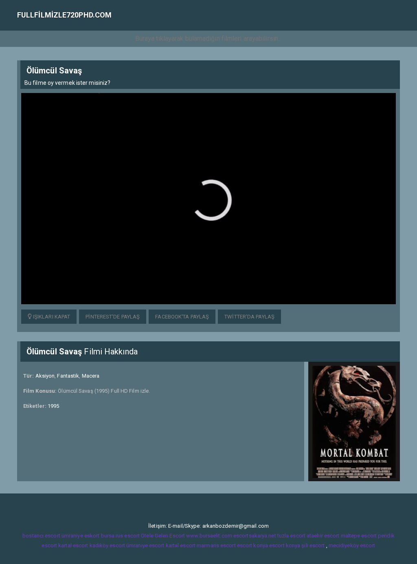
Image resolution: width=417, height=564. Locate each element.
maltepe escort (359, 536)
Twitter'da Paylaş (249, 317)
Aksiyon (45, 376)
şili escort (313, 545)
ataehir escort (323, 536)
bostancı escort (41, 536)
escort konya (252, 545)
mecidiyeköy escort (352, 545)
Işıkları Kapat (51, 317)
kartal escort (73, 545)
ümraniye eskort (80, 536)
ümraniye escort (145, 545)
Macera (91, 376)
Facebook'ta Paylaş (182, 317)
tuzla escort (291, 536)
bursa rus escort (120, 536)
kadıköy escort (107, 545)
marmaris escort (216, 545)
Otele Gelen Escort (163, 536)
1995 (53, 406)
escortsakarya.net (254, 536)
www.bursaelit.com (209, 536)
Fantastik (68, 376)
